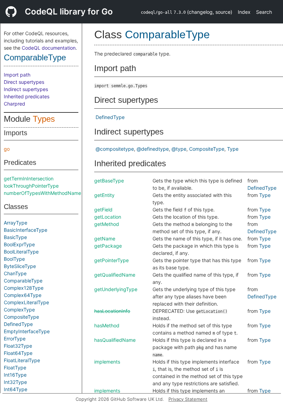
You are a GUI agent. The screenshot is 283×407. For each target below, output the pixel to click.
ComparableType (35, 57)
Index (244, 12)
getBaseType (109, 180)
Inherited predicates (26, 96)
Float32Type (18, 346)
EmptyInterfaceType (27, 331)
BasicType (15, 237)
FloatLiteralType (22, 360)
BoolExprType (19, 244)
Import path (17, 75)
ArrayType (15, 223)
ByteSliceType (20, 266)
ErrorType (15, 338)
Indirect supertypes (26, 89)
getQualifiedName (114, 275)
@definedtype (153, 149)
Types (44, 118)
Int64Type (15, 389)
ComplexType (19, 309)
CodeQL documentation (49, 48)
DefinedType (18, 324)
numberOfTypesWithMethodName (42, 193)
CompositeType (21, 317)
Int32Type (15, 382)
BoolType (14, 259)
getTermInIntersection (28, 178)
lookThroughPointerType (31, 186)
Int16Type (15, 375)
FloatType (15, 367)
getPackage (108, 246)
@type (179, 149)
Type (232, 149)
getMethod (106, 224)
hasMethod (106, 325)
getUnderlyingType (115, 289)
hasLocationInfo (112, 311)
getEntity (104, 195)
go (7, 149)
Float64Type (18, 353)
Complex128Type (23, 288)
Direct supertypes (24, 82)
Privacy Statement (187, 399)
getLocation (107, 217)
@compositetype (115, 149)
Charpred (14, 104)
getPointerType (111, 260)
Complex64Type (22, 295)
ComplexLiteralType (26, 302)
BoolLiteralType (21, 252)
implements (107, 362)
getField (103, 209)
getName (104, 238)
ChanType (15, 273)
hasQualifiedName (115, 340)
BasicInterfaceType (25, 230)
